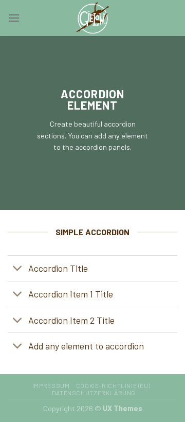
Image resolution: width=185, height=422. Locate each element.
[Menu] (14, 17)
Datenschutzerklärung (94, 392)
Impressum (51, 385)
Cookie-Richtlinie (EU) (113, 385)
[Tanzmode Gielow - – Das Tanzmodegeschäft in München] (92, 18)
